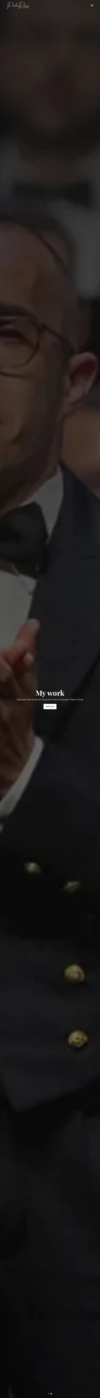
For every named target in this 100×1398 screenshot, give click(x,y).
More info (50, 706)
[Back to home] (18, 5)
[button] (92, 5)
